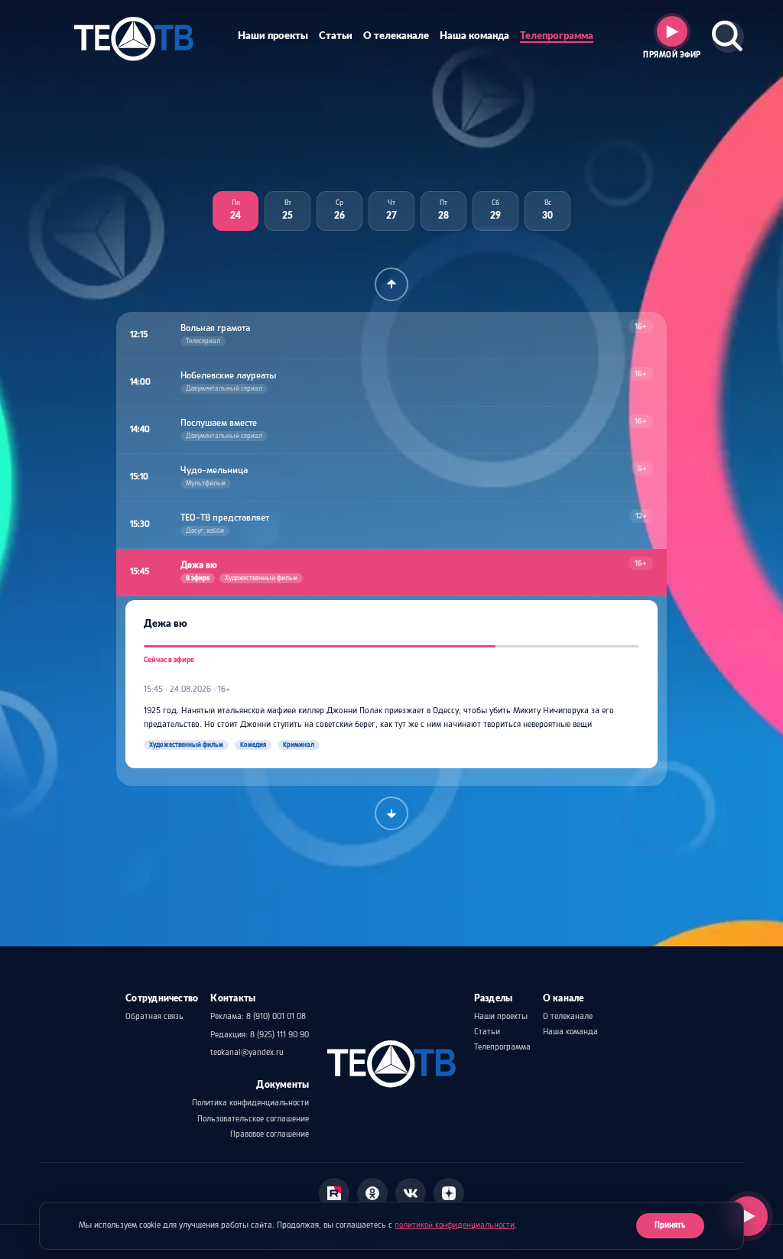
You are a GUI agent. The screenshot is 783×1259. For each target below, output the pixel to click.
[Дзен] (449, 1193)
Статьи (336, 36)
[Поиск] (728, 37)
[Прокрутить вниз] (391, 813)
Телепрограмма (556, 36)
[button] (391, 335)
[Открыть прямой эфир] (748, 1216)
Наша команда (474, 36)
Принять (670, 1225)
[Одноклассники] (372, 1193)
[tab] (235, 211)
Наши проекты (273, 36)
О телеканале (396, 36)
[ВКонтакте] (410, 1193)
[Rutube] (334, 1193)
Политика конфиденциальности (250, 1103)
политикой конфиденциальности (455, 1225)
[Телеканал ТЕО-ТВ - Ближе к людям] (133, 37)
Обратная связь (154, 1017)
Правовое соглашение (269, 1134)
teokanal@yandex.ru (247, 1052)
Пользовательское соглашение (253, 1119)
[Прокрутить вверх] (391, 284)
